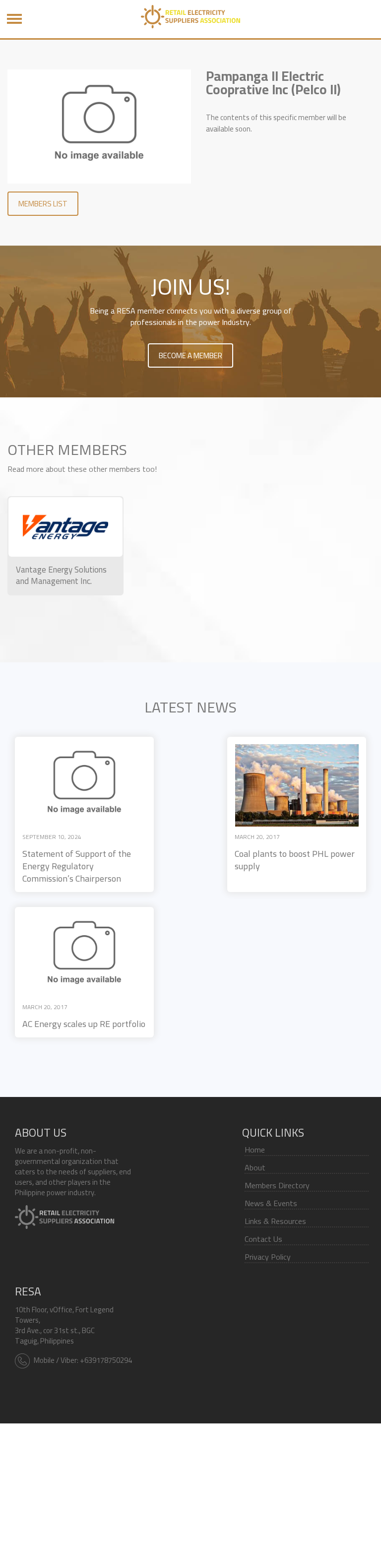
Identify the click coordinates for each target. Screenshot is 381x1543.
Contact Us (263, 1238)
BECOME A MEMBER (190, 355)
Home (255, 1149)
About (255, 1167)
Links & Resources (275, 1221)
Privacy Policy (268, 1256)
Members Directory (277, 1185)
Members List (42, 203)
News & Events (271, 1203)
